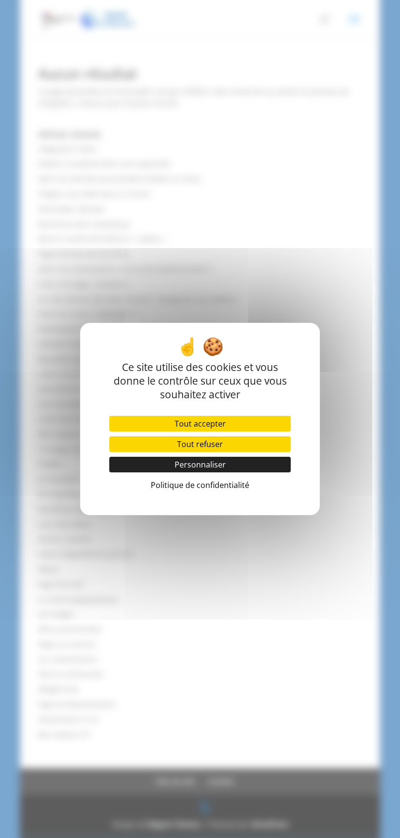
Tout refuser (200, 444)
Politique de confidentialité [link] (200, 485)
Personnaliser (200, 464)
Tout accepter (200, 423)
